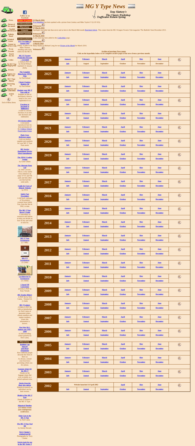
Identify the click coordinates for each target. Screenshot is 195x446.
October (123, 77)
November (141, 77)
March (104, 59)
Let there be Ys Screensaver (25, 278)
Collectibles (61, 38)
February (86, 59)
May (141, 59)
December (159, 77)
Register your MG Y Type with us (24, 91)
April (123, 59)
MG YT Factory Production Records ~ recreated (24, 58)
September (104, 77)
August (86, 77)
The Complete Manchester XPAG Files (25, 74)
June (159, 59)
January (68, 59)
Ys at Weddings (38, 22)
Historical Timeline (25, 406)
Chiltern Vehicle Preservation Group (25, 130)
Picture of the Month (67, 46)
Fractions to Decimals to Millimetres (24, 107)
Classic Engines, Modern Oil (25, 83)
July (67, 64)
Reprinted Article (91, 30)
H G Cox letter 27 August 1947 (24, 42)
